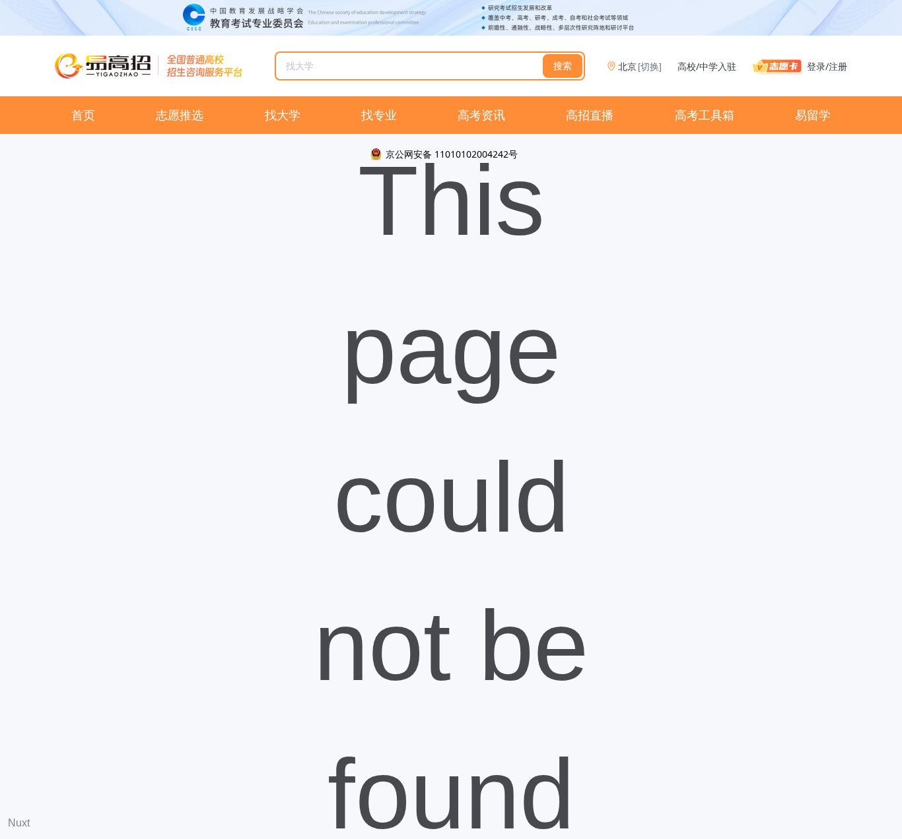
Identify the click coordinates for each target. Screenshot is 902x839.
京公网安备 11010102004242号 (452, 154)
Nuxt (19, 822)
